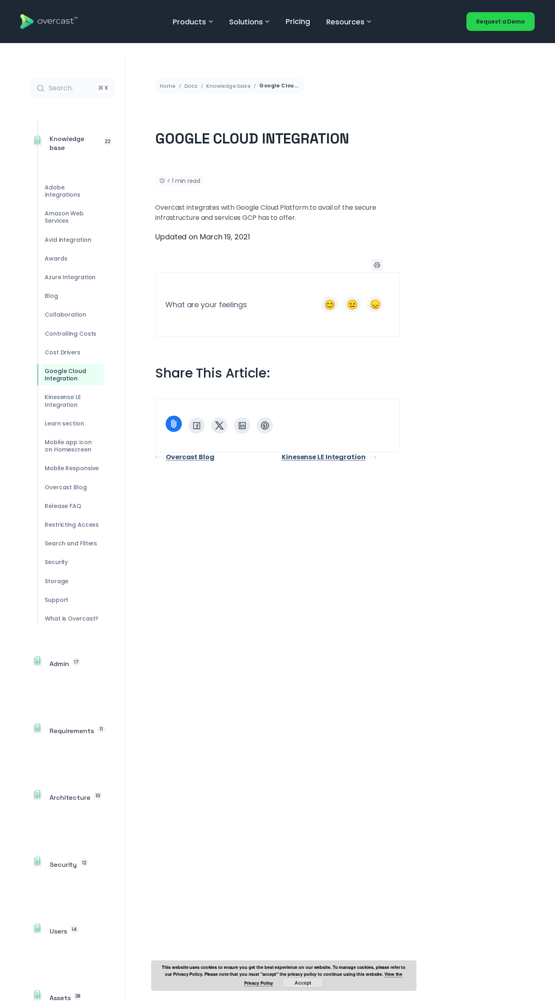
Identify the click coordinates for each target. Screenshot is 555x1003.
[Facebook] (197, 425)
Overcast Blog (190, 457)
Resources (345, 22)
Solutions (246, 22)
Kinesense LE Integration (324, 457)
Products (189, 22)
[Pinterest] (265, 425)
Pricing (298, 21)
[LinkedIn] (242, 425)
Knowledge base (228, 85)
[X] (219, 425)
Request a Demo (500, 21)
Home (168, 85)
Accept (303, 982)
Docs (191, 85)
